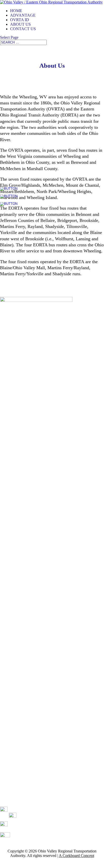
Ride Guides (10, 740)
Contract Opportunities (18, 749)
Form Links (9, 757)
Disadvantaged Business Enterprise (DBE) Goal (38, 766)
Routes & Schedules (16, 706)
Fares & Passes (12, 697)
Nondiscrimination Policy (20, 774)
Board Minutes (12, 800)
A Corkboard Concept (76, 855)
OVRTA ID (19, 20)
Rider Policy (10, 792)
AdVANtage (23, 15)
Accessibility (10, 783)
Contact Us (23, 29)
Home (16, 11)
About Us (20, 24)
